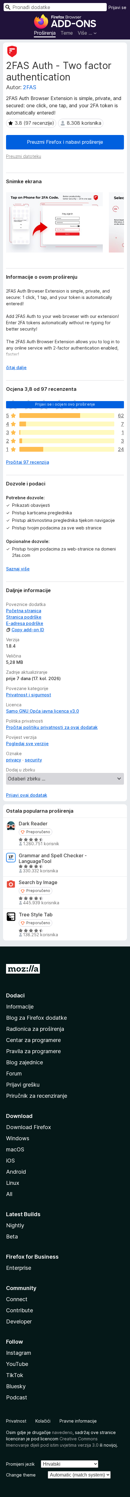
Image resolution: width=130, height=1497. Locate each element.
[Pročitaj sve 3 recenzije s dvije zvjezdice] (66, 440)
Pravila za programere (33, 1051)
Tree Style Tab (36, 915)
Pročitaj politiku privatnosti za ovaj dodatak (52, 727)
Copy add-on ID (27, 629)
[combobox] (55, 7)
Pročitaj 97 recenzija (27, 462)
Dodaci (15, 995)
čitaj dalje (16, 367)
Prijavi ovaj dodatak (26, 795)
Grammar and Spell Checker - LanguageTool (53, 858)
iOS (10, 1160)
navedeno (62, 1432)
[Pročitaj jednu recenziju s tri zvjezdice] (66, 432)
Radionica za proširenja (35, 1029)
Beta (12, 1236)
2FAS (29, 87)
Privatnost (16, 1420)
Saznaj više (18, 568)
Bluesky (16, 1386)
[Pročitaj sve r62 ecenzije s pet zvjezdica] (66, 415)
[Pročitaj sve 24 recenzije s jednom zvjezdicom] (66, 449)
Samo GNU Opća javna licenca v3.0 (42, 711)
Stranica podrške (23, 617)
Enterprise (18, 1268)
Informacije (20, 1006)
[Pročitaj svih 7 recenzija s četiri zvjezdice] (66, 424)
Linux (12, 1183)
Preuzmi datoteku (23, 156)
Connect (17, 1299)
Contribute (19, 1310)
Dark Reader (33, 824)
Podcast (16, 1397)
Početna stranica (23, 610)
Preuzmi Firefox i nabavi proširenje (65, 142)
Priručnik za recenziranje (36, 1096)
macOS (15, 1149)
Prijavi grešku (23, 1084)
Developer (19, 1321)
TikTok (14, 1375)
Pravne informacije (78, 1420)
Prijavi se (117, 7)
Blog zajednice (24, 1062)
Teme (66, 33)
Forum (14, 1073)
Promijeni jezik (20, 1464)
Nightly (15, 1225)
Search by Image (38, 882)
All (9, 1194)
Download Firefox (28, 1127)
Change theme (21, 1474)
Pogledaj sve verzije (27, 743)
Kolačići (42, 1420)
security (33, 759)
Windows (17, 1138)
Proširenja (45, 33)
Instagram (18, 1353)
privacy (13, 759)
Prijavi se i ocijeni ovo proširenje (65, 404)
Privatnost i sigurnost (28, 694)
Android (16, 1172)
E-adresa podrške (24, 623)
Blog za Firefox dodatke (36, 1018)
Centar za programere (33, 1040)
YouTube (17, 1364)
